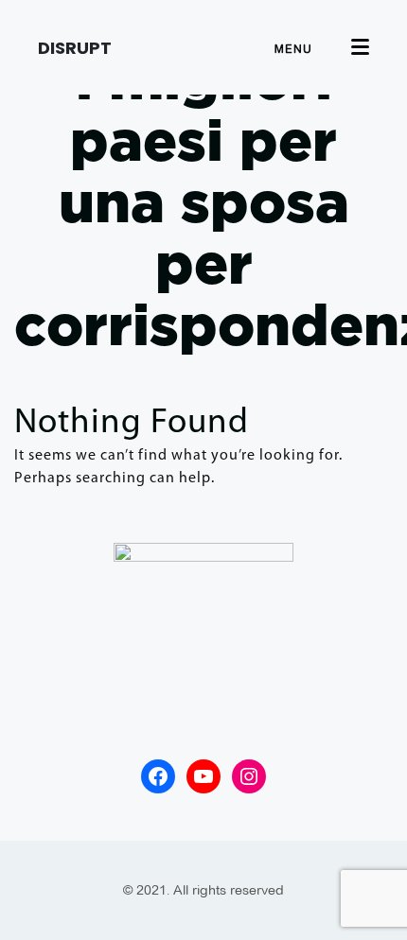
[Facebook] (158, 776)
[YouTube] (203, 776)
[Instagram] (249, 776)
